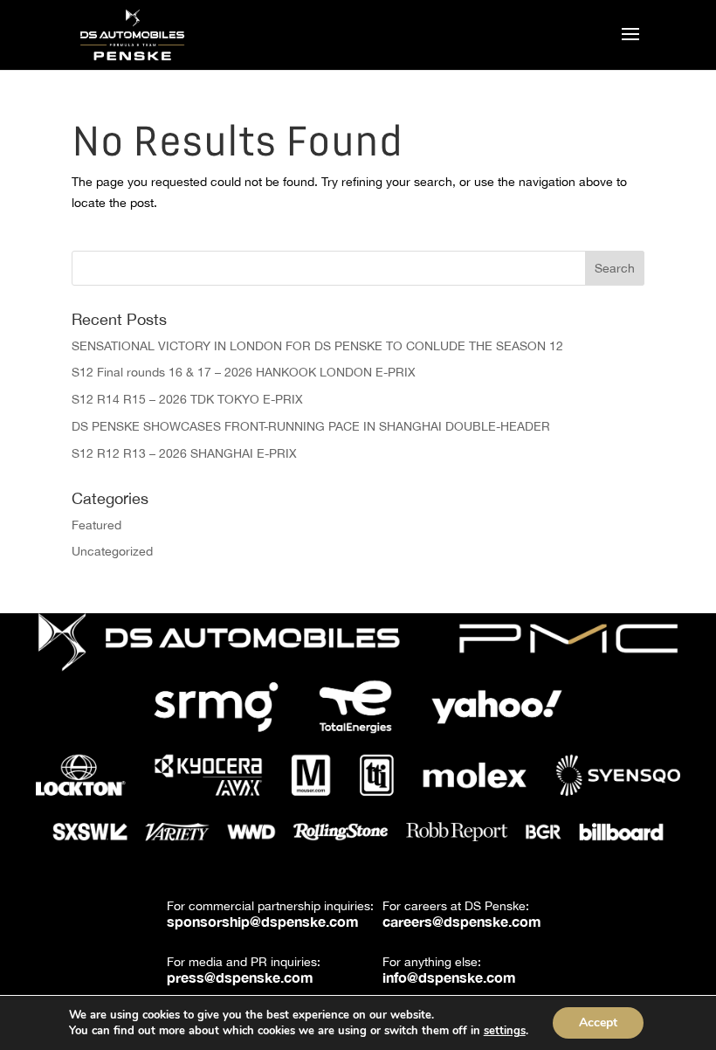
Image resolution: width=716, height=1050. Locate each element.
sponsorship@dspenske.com (263, 921)
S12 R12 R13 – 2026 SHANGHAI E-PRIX (184, 453)
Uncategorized (112, 551)
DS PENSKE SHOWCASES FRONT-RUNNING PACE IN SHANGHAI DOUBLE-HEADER (311, 426)
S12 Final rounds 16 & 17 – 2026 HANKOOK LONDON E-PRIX (244, 372)
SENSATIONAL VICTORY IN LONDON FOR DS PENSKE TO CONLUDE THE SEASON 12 (317, 346)
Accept (598, 1022)
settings (505, 1031)
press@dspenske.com (240, 977)
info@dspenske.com (449, 977)
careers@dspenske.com (461, 921)
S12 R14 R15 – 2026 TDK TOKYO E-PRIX (187, 399)
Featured (96, 525)
